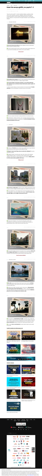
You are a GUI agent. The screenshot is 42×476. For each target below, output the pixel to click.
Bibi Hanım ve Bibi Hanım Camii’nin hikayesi (13, 345)
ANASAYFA (8, 425)
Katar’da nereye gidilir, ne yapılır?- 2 (24, 5)
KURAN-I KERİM (23, 425)
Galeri (11, 5)
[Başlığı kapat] (41, 469)
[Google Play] (24, 364)
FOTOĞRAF (31, 425)
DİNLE (31, 2)
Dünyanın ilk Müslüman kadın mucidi (12, 358)
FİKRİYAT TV (26, 2)
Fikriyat (10, 438)
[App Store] (20, 364)
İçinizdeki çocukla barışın (26, 358)
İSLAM (16, 2)
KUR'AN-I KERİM (14, 2)
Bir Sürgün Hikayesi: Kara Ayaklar (27, 344)
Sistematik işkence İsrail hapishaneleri (12, 404)
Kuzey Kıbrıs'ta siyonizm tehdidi (26, 392)
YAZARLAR (18, 2)
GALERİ (22, 2)
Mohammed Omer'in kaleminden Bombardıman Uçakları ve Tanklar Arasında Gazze (27, 405)
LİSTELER (24, 2)
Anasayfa (8, 5)
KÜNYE (27, 426)
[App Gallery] (29, 364)
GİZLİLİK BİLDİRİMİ (23, 426)
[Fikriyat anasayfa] (13, 363)
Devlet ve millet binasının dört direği (12, 417)
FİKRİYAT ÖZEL (29, 2)
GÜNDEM (11, 425)
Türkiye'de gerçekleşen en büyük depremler (28, 380)
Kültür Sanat (15, 5)
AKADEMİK (20, 2)
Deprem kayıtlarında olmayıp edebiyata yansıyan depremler (13, 380)
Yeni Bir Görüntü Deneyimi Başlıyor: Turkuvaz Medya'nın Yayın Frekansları (13, 393)
